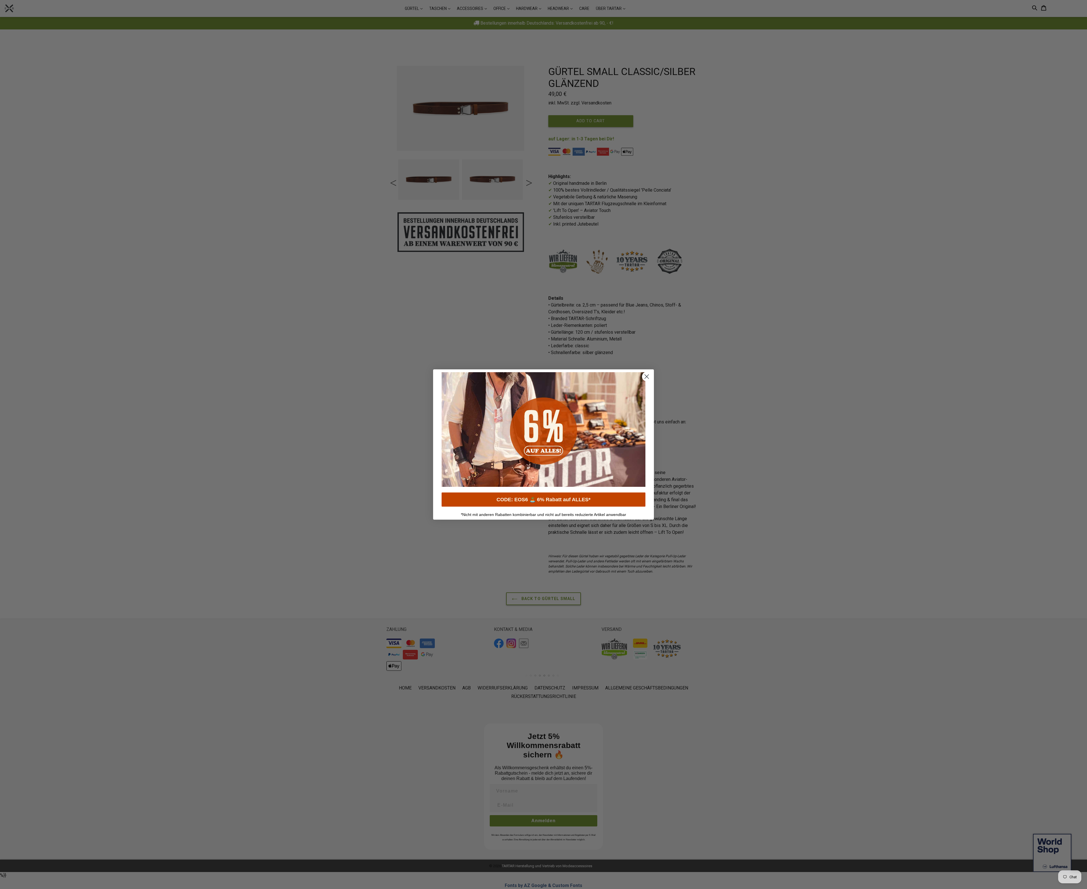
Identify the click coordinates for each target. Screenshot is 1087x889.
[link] (543, 429)
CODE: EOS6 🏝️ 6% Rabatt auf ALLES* (543, 499)
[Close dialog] (647, 377)
